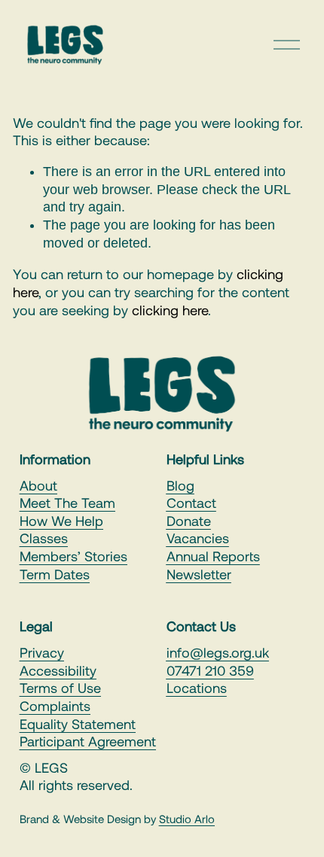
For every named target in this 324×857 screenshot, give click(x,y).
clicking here (170, 310)
